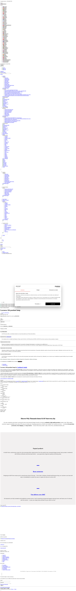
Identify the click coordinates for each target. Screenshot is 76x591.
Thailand (5, 58)
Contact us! (2, 544)
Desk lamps (6, 81)
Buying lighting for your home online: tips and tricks (13, 93)
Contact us (6, 231)
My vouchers (4, 568)
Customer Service (3, 1)
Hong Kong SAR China (7, 25)
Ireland (5, 28)
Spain (5, 54)
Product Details (4, 365)
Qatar (5, 45)
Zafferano (6, 157)
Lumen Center (7, 148)
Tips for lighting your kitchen (9, 122)
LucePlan (6, 147)
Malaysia (5, 37)
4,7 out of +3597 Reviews (5, 312)
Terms (15, 589)
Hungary (5, 26)
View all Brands (5, 106)
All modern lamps (5, 115)
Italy (4, 29)
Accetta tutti (53, 303)
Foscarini (6, 142)
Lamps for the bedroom (8, 110)
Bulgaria (5, 11)
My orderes (4, 565)
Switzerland (5, 56)
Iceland (5, 27)
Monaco (5, 38)
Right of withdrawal (5, 557)
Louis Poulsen (7, 146)
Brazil (5, 10)
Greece (5, 24)
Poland (5, 43)
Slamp (6, 215)
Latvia (5, 32)
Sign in (1, 244)
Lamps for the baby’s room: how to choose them (12, 120)
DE (5, 69)
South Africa (6, 52)
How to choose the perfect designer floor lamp (12, 92)
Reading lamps (7, 84)
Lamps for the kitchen (8, 111)
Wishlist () (2, 71)
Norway (5, 42)
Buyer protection (38, 471)
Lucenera (17, 381)
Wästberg (6, 156)
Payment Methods (7, 227)
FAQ (5, 230)
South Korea (6, 53)
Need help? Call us (6, 336)
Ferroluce (6, 206)
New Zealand (6, 41)
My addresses (4, 567)
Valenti (6, 155)
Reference (2, 409)
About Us (6, 224)
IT (4, 67)
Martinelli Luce (7, 150)
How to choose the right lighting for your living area (13, 117)
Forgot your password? (4, 584)
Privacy (3, 560)
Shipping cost (7, 228)
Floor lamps (6, 83)
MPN (1, 411)
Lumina (6, 149)
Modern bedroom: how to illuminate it (11, 119)
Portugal (5, 44)
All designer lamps (5, 88)
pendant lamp (41, 381)
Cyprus (5, 15)
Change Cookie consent (6, 569)
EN (5, 68)
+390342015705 (8, 336)
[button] (5, 107)
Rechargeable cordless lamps (9, 85)
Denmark (5, 17)
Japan (5, 30)
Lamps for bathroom (8, 112)
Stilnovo (6, 154)
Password (2, 582)
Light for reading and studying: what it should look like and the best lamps (17, 95)
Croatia (5, 14)
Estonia (5, 19)
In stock (1, 410)
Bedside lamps (7, 82)
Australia (5, 6)
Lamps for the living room (9, 109)
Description (4, 364)
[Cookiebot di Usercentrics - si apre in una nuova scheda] (55, 286)
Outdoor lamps (7, 87)
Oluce (6, 214)
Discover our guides (5, 96)
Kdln (5, 144)
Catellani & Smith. (22, 367)
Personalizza (37, 303)
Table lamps (6, 80)
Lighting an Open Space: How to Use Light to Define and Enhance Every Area (18, 94)
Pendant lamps (7, 79)
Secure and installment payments (6, 354)
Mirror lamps (7, 113)
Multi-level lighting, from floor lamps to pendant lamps (13, 91)
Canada (5, 12)
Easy (4, 331)
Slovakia (5, 50)
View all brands (5, 219)
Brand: (1, 307)
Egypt (5, 18)
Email (1, 580)
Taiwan (5, 57)
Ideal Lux (6, 143)
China (5, 13)
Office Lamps (7, 114)
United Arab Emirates (7, 59)
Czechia (5, 16)
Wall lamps (6, 77)
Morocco (5, 39)
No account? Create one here (5, 587)
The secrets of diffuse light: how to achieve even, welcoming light (15, 90)
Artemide (6, 136)
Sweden (5, 55)
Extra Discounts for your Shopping (10, 229)
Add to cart (2, 321)
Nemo (6, 151)
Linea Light (6, 152)
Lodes (6, 145)
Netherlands (5, 40)
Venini (6, 217)
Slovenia (5, 51)
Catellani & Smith (7, 138)
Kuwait (5, 31)
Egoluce (6, 139)
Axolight (6, 137)
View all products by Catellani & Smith (6, 378)
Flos (5, 207)
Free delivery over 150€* (38, 494)
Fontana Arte (7, 141)
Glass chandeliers (7, 86)
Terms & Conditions (8, 225)
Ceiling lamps (7, 78)
